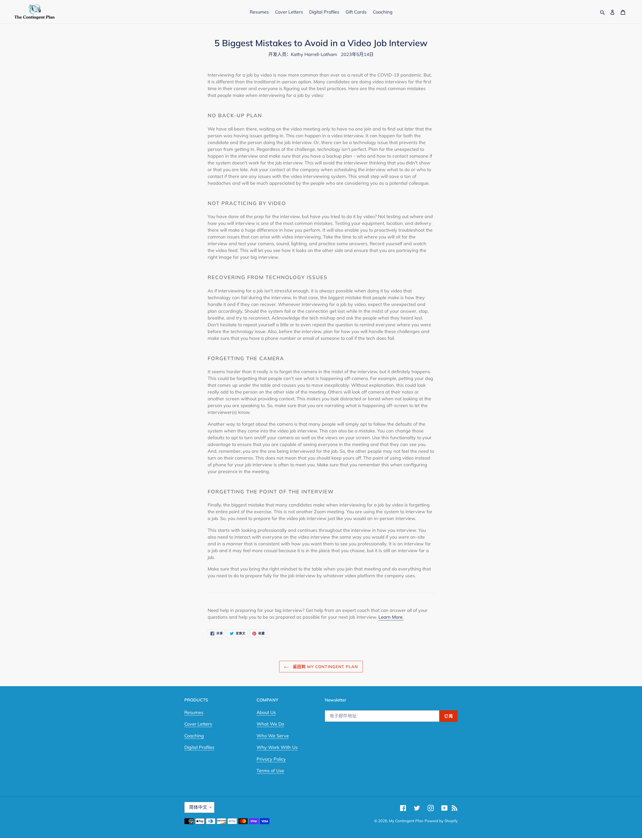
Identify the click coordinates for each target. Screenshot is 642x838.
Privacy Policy (271, 759)
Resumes (193, 712)
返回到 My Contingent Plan (324, 666)
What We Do (270, 724)
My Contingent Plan (406, 820)
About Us (266, 712)
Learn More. (391, 617)
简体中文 (198, 807)
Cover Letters (198, 724)
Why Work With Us (277, 747)
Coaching (194, 736)
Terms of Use (270, 770)
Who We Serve (273, 736)
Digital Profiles (199, 747)
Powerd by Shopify (441, 820)
